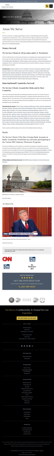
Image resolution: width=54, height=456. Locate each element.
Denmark (25, 110)
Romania (48, 118)
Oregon (4, 76)
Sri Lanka (12, 122)
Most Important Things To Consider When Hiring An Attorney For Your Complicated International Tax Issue (24, 250)
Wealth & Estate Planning (27, 396)
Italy (10, 114)
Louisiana (37, 71)
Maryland (46, 71)
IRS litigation (16, 61)
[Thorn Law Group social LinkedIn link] (27, 346)
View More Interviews (7, 243)
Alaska (17, 69)
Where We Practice (27, 356)
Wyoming (35, 78)
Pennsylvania (10, 76)
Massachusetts (6, 72)
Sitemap (36, 450)
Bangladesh (48, 106)
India (3, 114)
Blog (27, 418)
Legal (23, 452)
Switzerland (22, 122)
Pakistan (16, 118)
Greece (25, 112)
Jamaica (14, 114)
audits (10, 61)
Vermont (4, 78)
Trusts (27, 394)
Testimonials (27, 358)
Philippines (26, 118)
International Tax (27, 390)
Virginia (10, 78)
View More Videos (6, 198)
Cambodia (39, 108)
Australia (41, 106)
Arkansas (26, 69)
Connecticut (37, 69)
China (8, 110)
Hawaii (9, 71)
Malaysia (48, 114)
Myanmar (14, 116)
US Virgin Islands (28, 124)
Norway (4, 118)
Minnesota (18, 72)
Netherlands (24, 116)
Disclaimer (41, 450)
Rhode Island (17, 76)
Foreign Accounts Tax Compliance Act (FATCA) (16, 152)
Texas (43, 76)
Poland (31, 118)
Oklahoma (48, 74)
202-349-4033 (28, 286)
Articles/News (27, 412)
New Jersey (11, 74)
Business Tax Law (27, 382)
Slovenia (43, 120)
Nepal (18, 116)
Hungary (42, 112)
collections (5, 63)
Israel (6, 114)
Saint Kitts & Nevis (11, 120)
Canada (45, 108)
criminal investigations (43, 61)
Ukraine (13, 124)
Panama (21, 118)
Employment (27, 373)
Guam (28, 112)
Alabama (12, 69)
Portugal (36, 118)
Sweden (17, 122)
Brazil (19, 108)
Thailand (32, 122)
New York (24, 74)
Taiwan (28, 122)
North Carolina (31, 74)
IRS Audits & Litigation (27, 392)
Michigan (13, 72)
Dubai (40, 110)
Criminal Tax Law (27, 384)
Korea (29, 114)
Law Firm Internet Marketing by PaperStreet (27, 454)
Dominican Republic (33, 110)
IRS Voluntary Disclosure (42, 152)
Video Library (27, 414)
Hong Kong (36, 112)
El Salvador (10, 112)
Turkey (8, 124)
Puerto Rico (42, 118)
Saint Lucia (19, 120)
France (15, 112)
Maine (41, 71)
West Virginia (21, 78)
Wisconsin (28, 78)
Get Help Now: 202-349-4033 (27, 318)
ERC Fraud (27, 401)
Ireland (46, 112)
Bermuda (15, 108)
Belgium (10, 108)
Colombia (12, 110)
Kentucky (31, 71)
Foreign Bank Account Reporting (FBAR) (36, 150)
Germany (19, 112)
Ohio (43, 74)
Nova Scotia (10, 118)
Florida (48, 69)
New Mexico (18, 74)
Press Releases (27, 416)
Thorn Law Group (14, 450)
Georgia (4, 71)
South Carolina (25, 76)
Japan (18, 114)
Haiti (32, 112)
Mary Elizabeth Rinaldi (27, 370)
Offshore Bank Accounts (27, 388)
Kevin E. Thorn (27, 368)
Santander (35, 160)
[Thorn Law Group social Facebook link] (21, 346)
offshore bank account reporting (28, 61)
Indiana (20, 71)
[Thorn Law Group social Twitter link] (24, 346)
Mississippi (25, 72)
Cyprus (20, 110)
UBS (24, 160)
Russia (4, 120)
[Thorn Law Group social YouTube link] (29, 346)
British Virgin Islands (26, 108)
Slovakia (38, 120)
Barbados (4, 108)
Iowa (23, 71)
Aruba (37, 106)
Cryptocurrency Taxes (27, 399)
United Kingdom (19, 124)
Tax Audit (27, 386)
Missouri (30, 72)
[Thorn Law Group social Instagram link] (32, 346)
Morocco (9, 116)
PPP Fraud (27, 403)
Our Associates (27, 371)
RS (8, 61)
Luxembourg (42, 114)
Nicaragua (47, 116)
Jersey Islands (24, 114)
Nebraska (40, 72)
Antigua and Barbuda (29, 106)
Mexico (4, 116)
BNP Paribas (28, 160)
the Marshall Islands (40, 122)
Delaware (43, 69)
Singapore (33, 120)
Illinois (16, 71)
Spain (7, 122)
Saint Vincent (26, 120)
